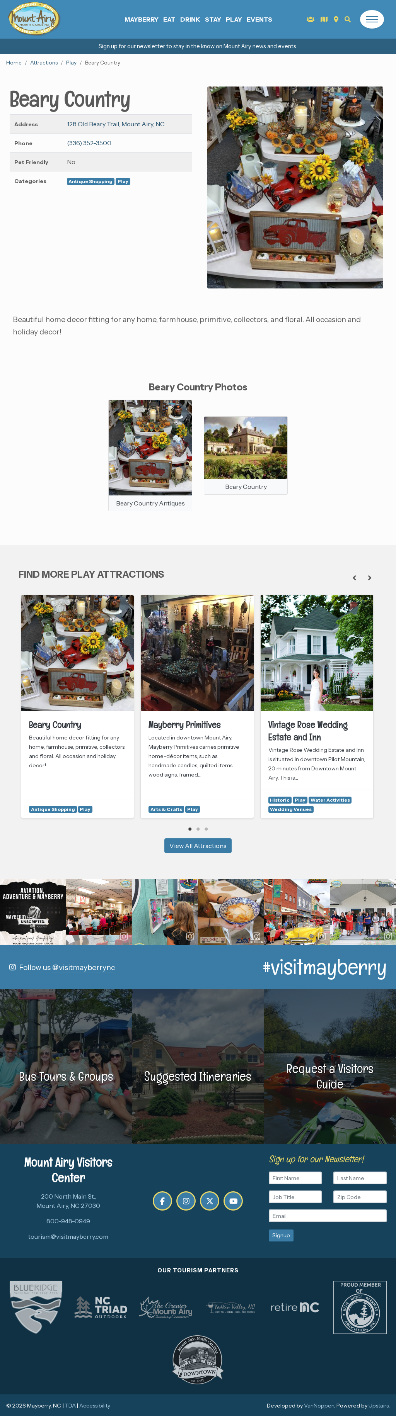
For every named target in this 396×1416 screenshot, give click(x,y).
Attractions (44, 62)
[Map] (336, 19)
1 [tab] (190, 829)
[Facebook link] (162, 1201)
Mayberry (142, 19)
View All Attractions (198, 846)
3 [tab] (206, 829)
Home (14, 62)
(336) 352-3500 (89, 143)
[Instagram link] (186, 1201)
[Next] (369, 577)
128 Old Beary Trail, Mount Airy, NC (116, 124)
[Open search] (347, 19)
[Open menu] (372, 19)
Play (234, 19)
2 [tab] (198, 829)
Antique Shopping (90, 181)
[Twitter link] (209, 1201)
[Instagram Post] (33, 912)
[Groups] (310, 19)
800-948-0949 (68, 1221)
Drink (190, 19)
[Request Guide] (324, 19)
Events (259, 19)
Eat (169, 19)
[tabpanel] (77, 706)
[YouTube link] (233, 1201)
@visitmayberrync (83, 967)
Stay (213, 19)
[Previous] (354, 577)
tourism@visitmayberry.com (68, 1236)
